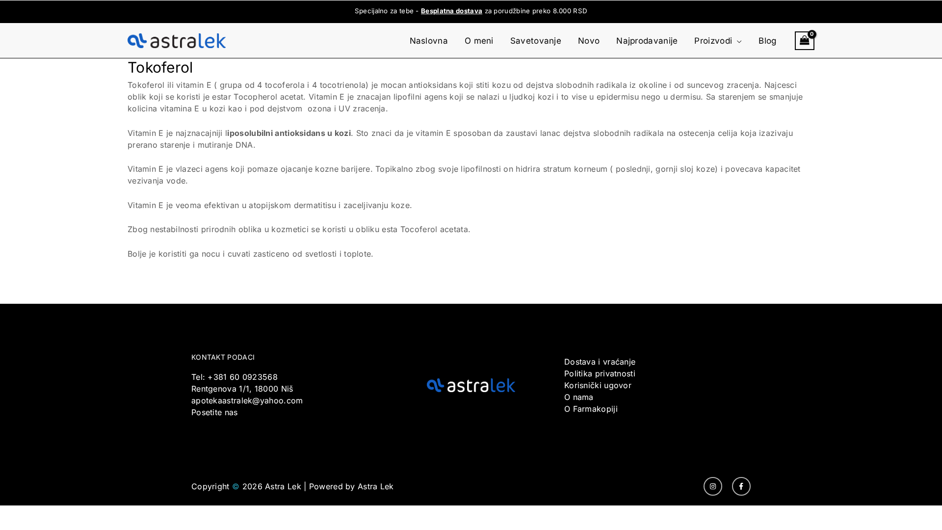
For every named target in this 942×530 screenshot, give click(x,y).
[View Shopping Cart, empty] (804, 40)
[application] (737, 41)
